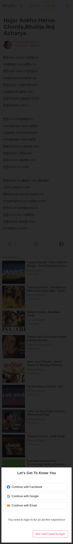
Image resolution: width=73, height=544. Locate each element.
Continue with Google (25, 496)
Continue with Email (24, 505)
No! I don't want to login (50, 533)
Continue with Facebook (27, 486)
